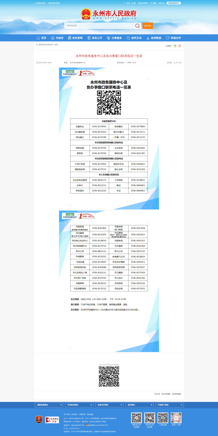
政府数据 (156, 37)
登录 (128, 3)
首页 (43, 37)
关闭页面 (176, 394)
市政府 (59, 37)
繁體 (155, 3)
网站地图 (90, 414)
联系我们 (75, 414)
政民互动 (136, 37)
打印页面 (166, 394)
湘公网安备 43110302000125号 (98, 425)
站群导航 (148, 26)
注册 (134, 3)
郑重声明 (82, 414)
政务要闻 (77, 37)
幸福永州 (176, 37)
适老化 (161, 3)
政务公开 (97, 37)
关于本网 (67, 414)
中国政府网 (40, 3)
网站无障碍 (143, 3)
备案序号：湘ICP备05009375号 (74, 425)
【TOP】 (157, 394)
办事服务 (117, 37)
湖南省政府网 (54, 3)
